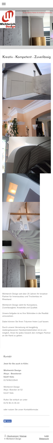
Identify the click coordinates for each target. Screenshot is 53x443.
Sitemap (23, 436)
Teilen (8, 421)
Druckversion (13, 436)
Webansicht (44, 439)
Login (46, 436)
